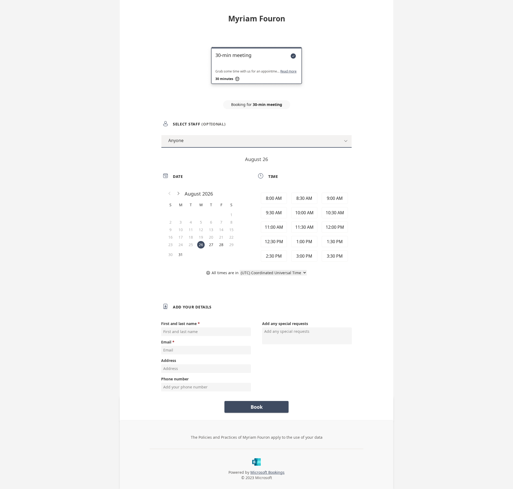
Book (257, 407)
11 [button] (191, 229)
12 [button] (201, 229)
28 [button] (221, 244)
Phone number (175, 378)
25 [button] (191, 244)
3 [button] (181, 222)
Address (168, 360)
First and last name (179, 323)
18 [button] (191, 237)
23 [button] (170, 244)
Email (166, 342)
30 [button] (170, 254)
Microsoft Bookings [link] (267, 472)
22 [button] (231, 237)
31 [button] (180, 254)
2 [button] (170, 222)
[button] (169, 193)
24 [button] (180, 244)
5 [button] (201, 222)
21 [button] (221, 237)
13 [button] (211, 229)
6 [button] (211, 222)
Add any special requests (285, 323)
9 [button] (170, 229)
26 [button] (201, 244)
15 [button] (231, 229)
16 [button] (170, 237)
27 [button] (211, 244)
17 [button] (180, 237)
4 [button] (191, 222)
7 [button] (221, 222)
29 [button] (231, 244)
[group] (303, 227)
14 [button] (221, 229)
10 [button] (180, 229)
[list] (256, 70)
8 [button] (231, 222)
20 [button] (211, 237)
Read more (288, 71)
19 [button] (201, 237)
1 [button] (231, 214)
